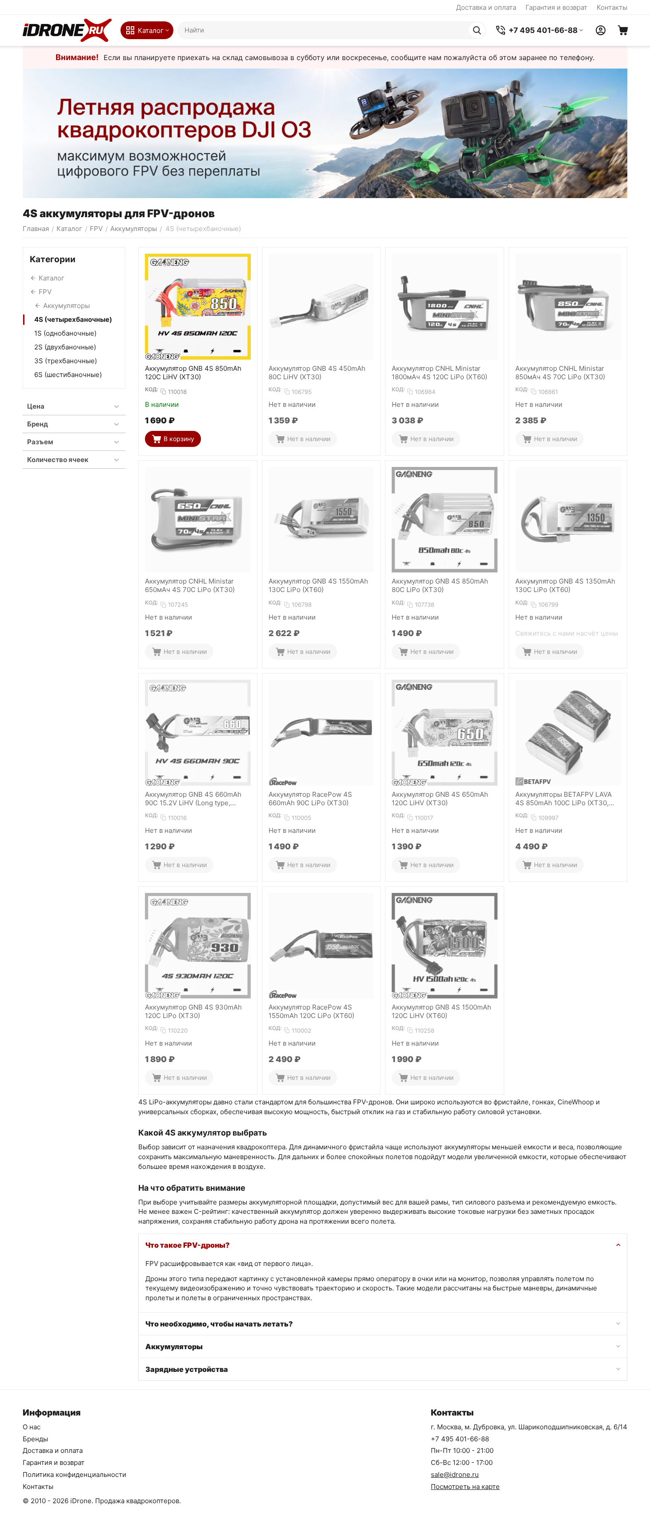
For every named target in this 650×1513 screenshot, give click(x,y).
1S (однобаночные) (65, 333)
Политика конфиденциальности (74, 1474)
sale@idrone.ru (455, 1474)
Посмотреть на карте (465, 1486)
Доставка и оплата (486, 7)
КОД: (151, 389)
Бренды (35, 1439)
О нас (31, 1427)
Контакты (612, 7)
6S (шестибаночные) (68, 374)
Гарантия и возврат (556, 7)
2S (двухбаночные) (65, 347)
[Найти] (477, 30)
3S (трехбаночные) (65, 361)
